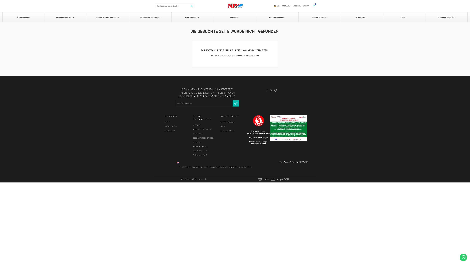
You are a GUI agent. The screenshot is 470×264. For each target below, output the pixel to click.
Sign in (224, 126)
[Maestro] (260, 179)
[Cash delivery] (280, 179)
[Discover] (272, 179)
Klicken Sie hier (245, 167)
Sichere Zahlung (200, 147)
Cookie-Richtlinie (200, 151)
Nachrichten (171, 126)
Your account (230, 116)
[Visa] (286, 179)
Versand (196, 125)
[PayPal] (266, 179)
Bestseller (170, 131)
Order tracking (228, 122)
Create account (228, 131)
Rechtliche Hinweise (202, 129)
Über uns (197, 142)
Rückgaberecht (200, 155)
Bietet (167, 122)
